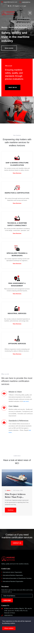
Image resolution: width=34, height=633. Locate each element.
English (16, 6)
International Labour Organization (12, 572)
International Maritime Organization (13, 575)
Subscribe (7, 600)
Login (24, 6)
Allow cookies (8, 628)
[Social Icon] (8, 6)
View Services (17, 173)
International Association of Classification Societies (17, 578)
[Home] (8, 13)
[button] (30, 13)
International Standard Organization (13, 581)
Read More (9, 48)
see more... (26, 401)
